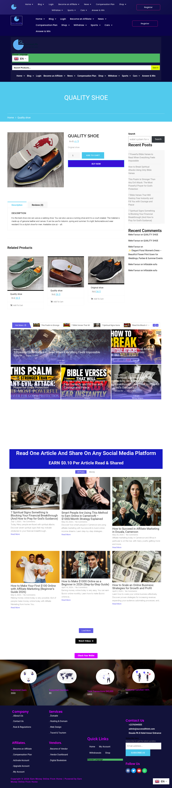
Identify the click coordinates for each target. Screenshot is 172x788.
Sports (94, 25)
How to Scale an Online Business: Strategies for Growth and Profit (133, 587)
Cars (107, 25)
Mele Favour (134, 234)
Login (63, 18)
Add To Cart (18, 305)
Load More (86, 630)
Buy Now (96, 164)
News (101, 18)
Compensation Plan (46, 25)
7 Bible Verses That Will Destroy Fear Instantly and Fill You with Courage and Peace (140, 200)
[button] (40, 19)
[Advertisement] (86, 421)
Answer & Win (43, 31)
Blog (51, 18)
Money (116, 375)
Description (17, 205)
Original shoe (97, 287)
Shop (64, 25)
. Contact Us (18, 721)
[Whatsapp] (144, 770)
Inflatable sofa (150, 264)
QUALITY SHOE (151, 234)
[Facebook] (128, 770)
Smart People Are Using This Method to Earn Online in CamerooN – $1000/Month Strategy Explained (85, 515)
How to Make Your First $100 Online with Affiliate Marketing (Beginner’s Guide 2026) (33, 589)
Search (131, 134)
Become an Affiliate (80, 18)
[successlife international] (14, 7)
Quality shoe (16, 294)
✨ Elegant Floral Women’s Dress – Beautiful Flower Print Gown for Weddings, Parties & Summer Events (145, 254)
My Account (104, 746)
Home (39, 18)
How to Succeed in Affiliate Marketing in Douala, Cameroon (135, 530)
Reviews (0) (37, 205)
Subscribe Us (138, 753)
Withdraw (79, 25)
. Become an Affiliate (22, 748)
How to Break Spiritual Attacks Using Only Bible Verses (139, 170)
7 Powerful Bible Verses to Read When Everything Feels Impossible (141, 157)
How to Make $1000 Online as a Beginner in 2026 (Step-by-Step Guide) (85, 583)
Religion (16, 349)
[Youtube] (139, 770)
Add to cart (93, 155)
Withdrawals (95, 753)
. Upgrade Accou (20, 766)
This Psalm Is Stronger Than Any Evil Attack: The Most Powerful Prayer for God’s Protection (141, 184)
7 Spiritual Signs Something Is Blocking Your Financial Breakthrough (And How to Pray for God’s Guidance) (141, 216)
